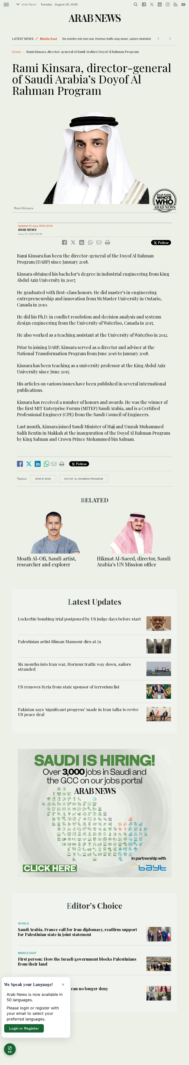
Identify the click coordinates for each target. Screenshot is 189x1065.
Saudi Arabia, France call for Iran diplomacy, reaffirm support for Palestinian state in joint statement (77, 932)
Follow (163, 242)
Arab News (29, 4)
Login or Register (24, 1028)
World (23, 923)
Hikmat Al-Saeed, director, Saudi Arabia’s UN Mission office (134, 561)
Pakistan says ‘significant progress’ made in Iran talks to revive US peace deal (78, 712)
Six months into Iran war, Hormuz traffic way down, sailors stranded (106, 39)
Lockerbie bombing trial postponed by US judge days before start (79, 618)
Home (16, 51)
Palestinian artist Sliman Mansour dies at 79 (59, 641)
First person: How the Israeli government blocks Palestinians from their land (77, 961)
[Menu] (6, 4)
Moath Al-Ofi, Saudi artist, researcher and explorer (46, 561)
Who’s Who (43, 478)
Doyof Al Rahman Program (83, 478)
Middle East (48, 39)
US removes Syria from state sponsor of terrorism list (68, 686)
